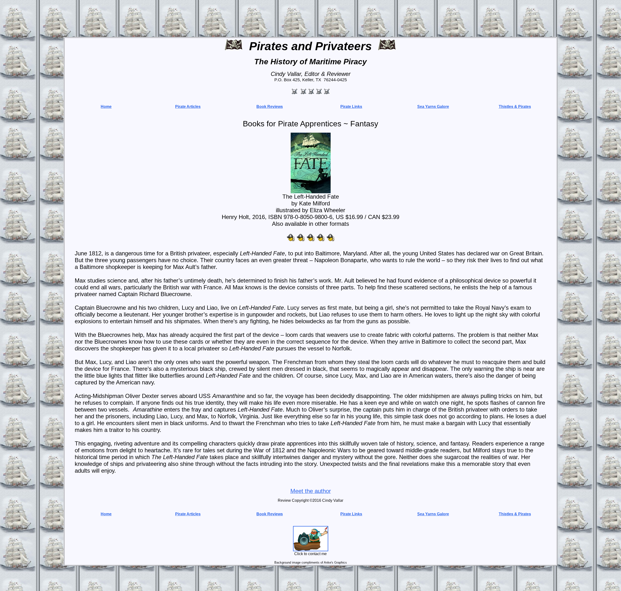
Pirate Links (351, 107)
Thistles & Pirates (515, 107)
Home (106, 107)
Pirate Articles (188, 107)
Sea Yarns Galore (433, 107)
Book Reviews (269, 107)
